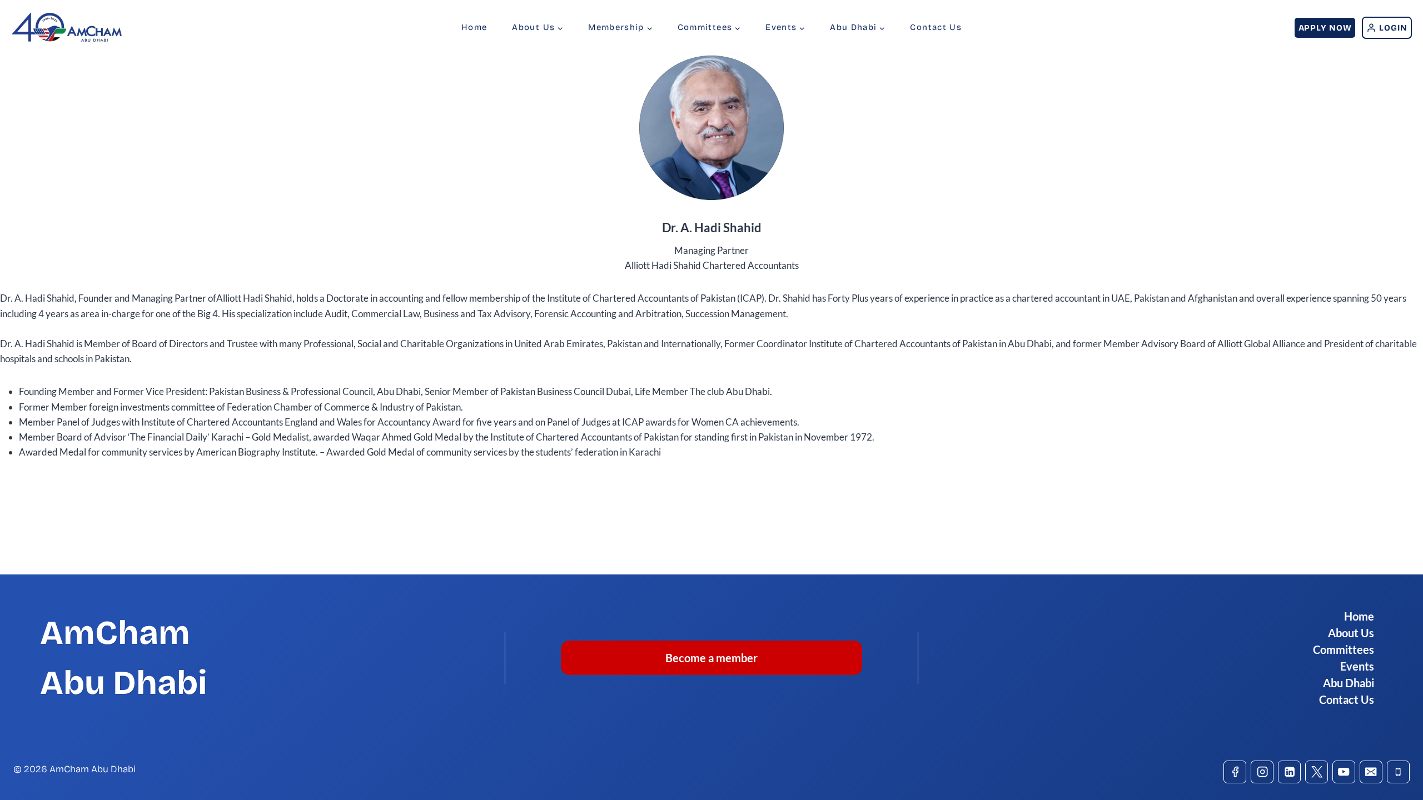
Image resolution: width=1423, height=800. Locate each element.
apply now (1325, 28)
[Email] (1371, 772)
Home (474, 27)
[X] (1316, 772)
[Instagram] (1262, 772)
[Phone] (1398, 772)
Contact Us (936, 27)
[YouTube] (1343, 772)
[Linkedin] (1289, 772)
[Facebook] (1234, 772)
